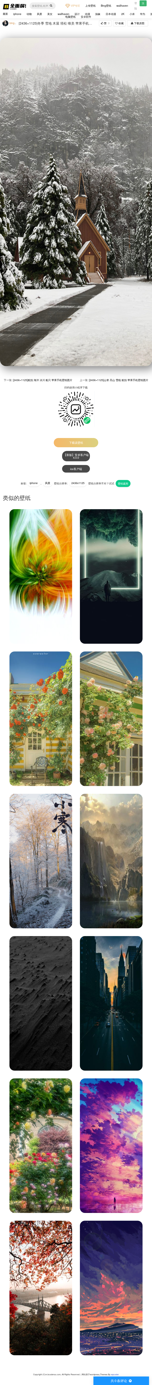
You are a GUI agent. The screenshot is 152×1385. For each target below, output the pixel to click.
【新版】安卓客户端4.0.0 (76, 456)
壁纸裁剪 (123, 483)
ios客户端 (76, 469)
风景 (39, 14)
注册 (143, 3)
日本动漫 (111, 14)
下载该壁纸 (76, 442)
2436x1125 (78, 483)
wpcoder (115, 1374)
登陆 (135, 5)
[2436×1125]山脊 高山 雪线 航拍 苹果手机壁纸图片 (118, 380)
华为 (142, 14)
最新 (5, 14)
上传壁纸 (90, 5)
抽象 (97, 14)
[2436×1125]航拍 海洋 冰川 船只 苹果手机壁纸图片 (42, 380)
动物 (29, 14)
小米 (132, 14)
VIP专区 (75, 5)
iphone (17, 14)
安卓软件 (86, 16)
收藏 (121, 23)
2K (122, 14)
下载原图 (138, 23)
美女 (49, 14)
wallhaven (122, 5)
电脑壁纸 (70, 16)
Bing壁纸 (106, 5)
